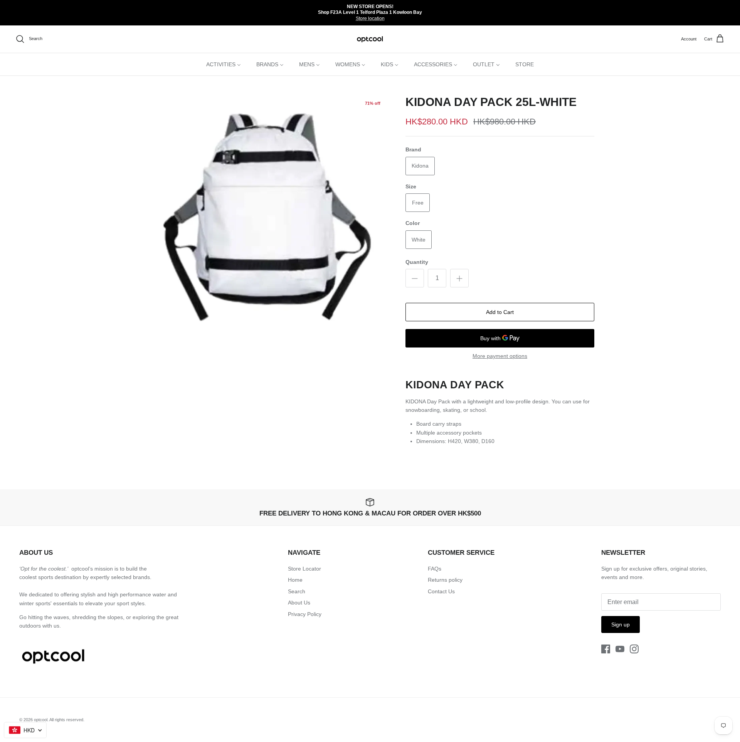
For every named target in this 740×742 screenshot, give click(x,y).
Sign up (620, 624)
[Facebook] (605, 649)
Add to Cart (500, 312)
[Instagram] (634, 649)
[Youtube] (620, 649)
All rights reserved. (66, 719)
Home (295, 580)
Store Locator (304, 569)
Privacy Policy (304, 614)
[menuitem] (223, 64)
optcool (40, 719)
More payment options (500, 356)
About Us (299, 602)
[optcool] (370, 39)
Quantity (416, 262)
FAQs (434, 569)
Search (296, 591)
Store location (370, 18)
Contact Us (441, 591)
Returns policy (445, 580)
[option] (267, 216)
